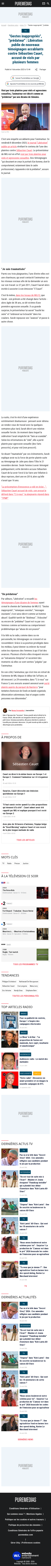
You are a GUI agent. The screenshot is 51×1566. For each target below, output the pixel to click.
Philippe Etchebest (9, 982)
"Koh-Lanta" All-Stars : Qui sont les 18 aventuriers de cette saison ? (34, 1226)
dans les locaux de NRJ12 (28, 295)
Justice (25, 863)
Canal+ (9, 944)
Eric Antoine (6, 990)
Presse (17, 863)
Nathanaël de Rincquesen (28, 982)
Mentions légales (34, 1514)
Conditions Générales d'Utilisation (24, 1508)
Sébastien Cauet (24, 150)
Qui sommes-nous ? (16, 1514)
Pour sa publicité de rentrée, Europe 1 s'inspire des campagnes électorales (32, 1021)
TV (3, 863)
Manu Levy (34, 986)
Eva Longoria (22, 986)
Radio (9, 863)
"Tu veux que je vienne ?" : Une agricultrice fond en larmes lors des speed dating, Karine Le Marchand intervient (34, 1271)
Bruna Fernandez (18, 710)
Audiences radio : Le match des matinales (34, 1060)
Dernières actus (13, 25)
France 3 (9, 924)
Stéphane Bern (31, 990)
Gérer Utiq (15, 1542)
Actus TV (23, 25)
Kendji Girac (18, 990)
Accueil (3, 25)
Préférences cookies (31, 1542)
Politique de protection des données (24, 1525)
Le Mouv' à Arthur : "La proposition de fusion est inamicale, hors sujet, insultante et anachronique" (34, 1041)
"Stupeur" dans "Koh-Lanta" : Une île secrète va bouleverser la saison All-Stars (34, 1207)
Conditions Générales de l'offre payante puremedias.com (25, 1532)
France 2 (9, 903)
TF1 (8, 883)
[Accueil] (23, 3)
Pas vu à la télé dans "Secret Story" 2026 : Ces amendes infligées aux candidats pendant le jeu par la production (34, 1159)
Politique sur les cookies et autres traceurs (24, 1519)
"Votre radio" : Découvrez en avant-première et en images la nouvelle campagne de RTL (34, 1081)
